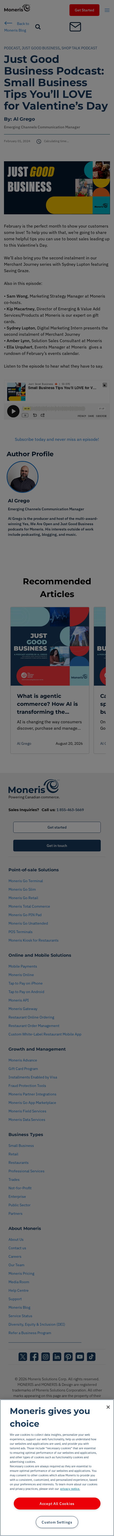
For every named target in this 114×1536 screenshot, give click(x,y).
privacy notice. (70, 1489)
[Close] (108, 1407)
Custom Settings (57, 1522)
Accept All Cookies (57, 1503)
